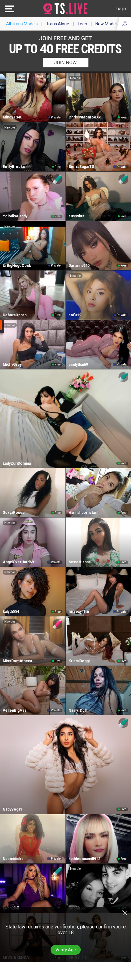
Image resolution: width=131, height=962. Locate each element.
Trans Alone (57, 23)
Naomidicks (13, 859)
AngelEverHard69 (18, 562)
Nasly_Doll (78, 710)
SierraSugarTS (81, 167)
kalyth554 (11, 611)
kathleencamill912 (84, 859)
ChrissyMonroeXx (85, 117)
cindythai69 (78, 364)
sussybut (76, 216)
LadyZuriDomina (17, 463)
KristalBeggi (79, 661)
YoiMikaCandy (15, 216)
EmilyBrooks (14, 167)
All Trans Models (22, 23)
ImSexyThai (79, 611)
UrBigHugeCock (17, 265)
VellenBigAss (15, 710)
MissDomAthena (17, 661)
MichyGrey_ (13, 364)
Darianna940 (79, 265)
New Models (107, 23)
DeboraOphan (15, 315)
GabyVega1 (12, 809)
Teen (82, 23)
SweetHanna (79, 562)
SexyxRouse (14, 512)
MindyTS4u (12, 117)
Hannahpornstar (82, 512)
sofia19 (75, 315)
